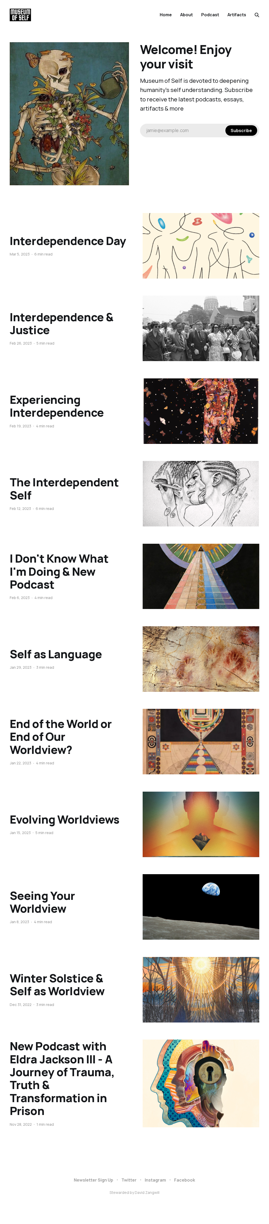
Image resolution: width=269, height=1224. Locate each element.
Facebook (184, 1180)
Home (166, 15)
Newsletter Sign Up (93, 1180)
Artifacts (236, 15)
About (186, 15)
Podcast (210, 15)
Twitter (129, 1180)
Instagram (155, 1180)
